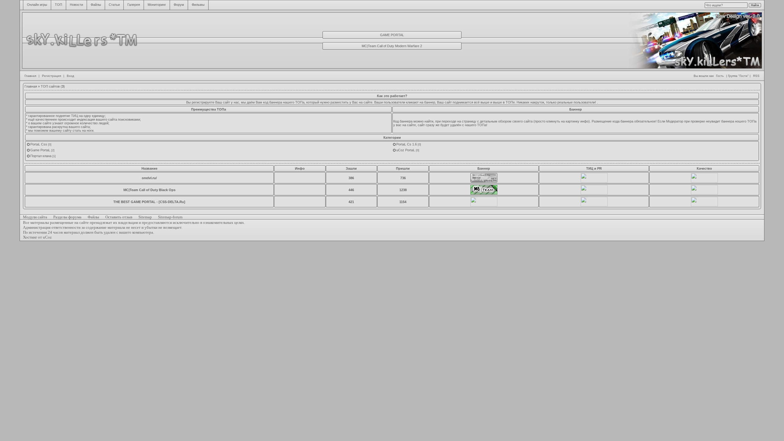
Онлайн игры (37, 4)
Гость (720, 75)
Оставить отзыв (118, 217)
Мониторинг (157, 4)
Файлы (96, 4)
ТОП (58, 4)
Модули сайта (35, 217)
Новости (76, 4)
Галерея (133, 4)
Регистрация (51, 75)
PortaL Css (38, 144)
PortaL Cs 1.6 (406, 144)
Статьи (114, 4)
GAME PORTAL (392, 35)
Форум (179, 4)
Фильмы (198, 4)
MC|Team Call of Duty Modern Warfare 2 (392, 46)
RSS (756, 75)
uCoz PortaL (405, 150)
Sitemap (145, 217)
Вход (70, 75)
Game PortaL (40, 150)
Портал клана (40, 156)
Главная (30, 75)
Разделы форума (67, 217)
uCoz (47, 237)
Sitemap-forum (170, 217)
